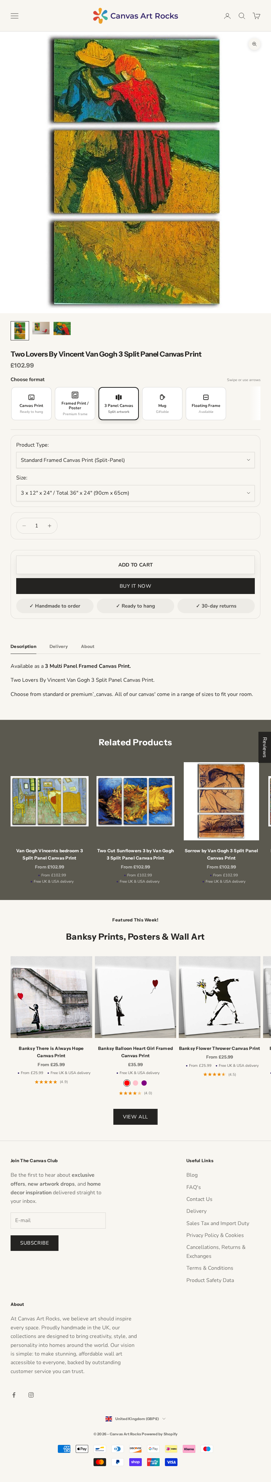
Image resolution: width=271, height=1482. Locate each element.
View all (135, 1116)
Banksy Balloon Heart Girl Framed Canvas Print (135, 1052)
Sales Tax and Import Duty (217, 1223)
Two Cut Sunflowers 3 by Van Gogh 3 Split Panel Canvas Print (135, 854)
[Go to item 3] (62, 328)
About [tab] (88, 646)
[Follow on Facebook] (14, 1395)
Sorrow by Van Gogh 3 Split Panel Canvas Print (221, 854)
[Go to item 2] (41, 328)
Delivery (196, 1211)
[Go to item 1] (20, 330)
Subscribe (34, 1243)
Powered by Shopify (159, 1434)
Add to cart (135, 565)
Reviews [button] (264, 747)
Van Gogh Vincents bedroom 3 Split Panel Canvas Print (49, 854)
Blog (192, 1175)
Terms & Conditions (209, 1268)
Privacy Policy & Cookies (215, 1235)
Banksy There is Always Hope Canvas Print (51, 1052)
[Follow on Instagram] (31, 1395)
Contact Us (199, 1199)
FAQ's (193, 1187)
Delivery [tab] (59, 646)
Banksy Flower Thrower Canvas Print (219, 1048)
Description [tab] (23, 646)
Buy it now (136, 586)
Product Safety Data (210, 1280)
